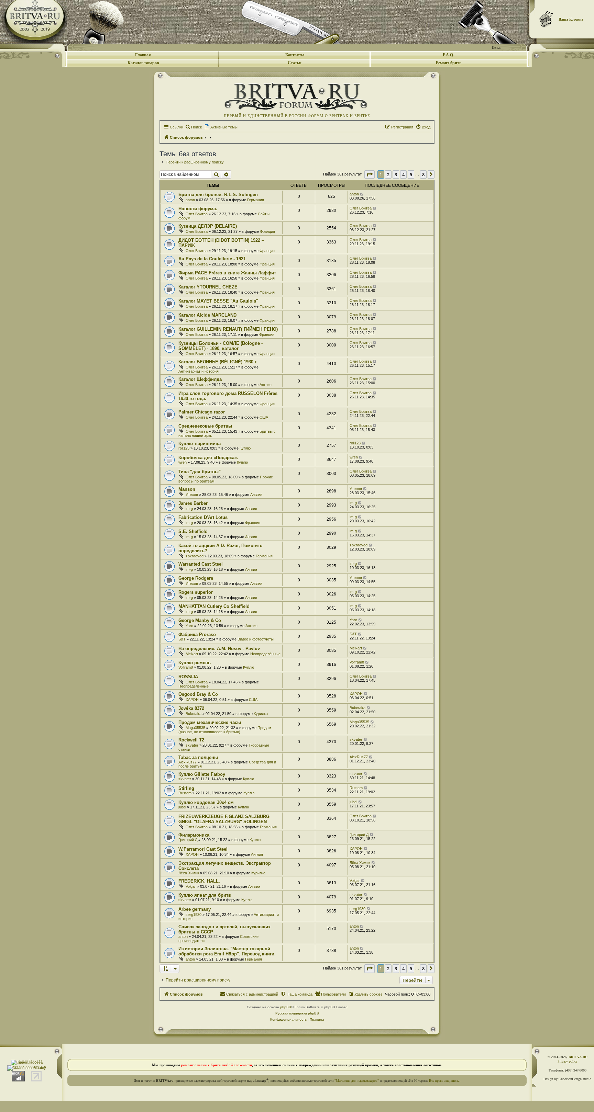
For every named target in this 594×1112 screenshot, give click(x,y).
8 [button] (423, 174)
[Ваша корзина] (546, 18)
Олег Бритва (197, 214)
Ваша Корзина (571, 19)
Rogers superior (195, 592)
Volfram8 (185, 667)
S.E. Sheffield (193, 531)
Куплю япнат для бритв (204, 895)
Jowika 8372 (191, 708)
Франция (267, 231)
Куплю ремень (194, 662)
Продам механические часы (209, 722)
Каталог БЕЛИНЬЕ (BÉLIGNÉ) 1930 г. (217, 361)
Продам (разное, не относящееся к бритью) (224, 730)
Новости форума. (197, 208)
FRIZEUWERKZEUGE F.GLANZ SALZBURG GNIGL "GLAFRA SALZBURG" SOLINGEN (224, 819)
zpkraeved (195, 556)
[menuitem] (193, 127)
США (264, 417)
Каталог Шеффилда (200, 379)
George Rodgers (195, 578)
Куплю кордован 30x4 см (206, 802)
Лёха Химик (188, 873)
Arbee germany (194, 909)
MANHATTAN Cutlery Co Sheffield (214, 606)
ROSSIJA (188, 676)
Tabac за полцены (198, 757)
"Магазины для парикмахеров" (356, 1080)
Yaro (189, 626)
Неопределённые (265, 654)
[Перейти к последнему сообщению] (362, 194)
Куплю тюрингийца (199, 443)
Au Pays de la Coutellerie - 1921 (212, 258)
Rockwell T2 (191, 739)
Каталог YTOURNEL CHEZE (208, 287)
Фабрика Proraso (197, 634)
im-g (189, 509)
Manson (186, 489)
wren (182, 462)
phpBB (285, 1007)
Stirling (186, 788)
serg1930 (193, 914)
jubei (182, 807)
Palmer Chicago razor (201, 412)
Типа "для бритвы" (199, 471)
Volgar (191, 886)
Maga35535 (195, 728)
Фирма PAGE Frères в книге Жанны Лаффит (227, 272)
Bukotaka (193, 714)
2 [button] (388, 174)
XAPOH (192, 699)
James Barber (193, 503)
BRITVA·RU (578, 1057)
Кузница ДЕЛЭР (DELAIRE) (207, 226)
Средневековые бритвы (205, 426)
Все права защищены (444, 1080)
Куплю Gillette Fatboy (201, 774)
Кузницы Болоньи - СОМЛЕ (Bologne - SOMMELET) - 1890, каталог (220, 346)
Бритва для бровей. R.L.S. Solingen (218, 194)
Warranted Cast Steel (200, 564)
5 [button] (411, 174)
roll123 (183, 448)
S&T (182, 639)
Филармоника (193, 835)
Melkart (192, 654)
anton (190, 200)
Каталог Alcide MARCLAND (207, 315)
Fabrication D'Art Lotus (203, 517)
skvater (192, 745)
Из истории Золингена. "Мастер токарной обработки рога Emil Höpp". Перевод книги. (227, 951)
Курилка (261, 714)
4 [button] (403, 174)
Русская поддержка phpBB (297, 1013)
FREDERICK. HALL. (199, 881)
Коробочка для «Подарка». (208, 457)
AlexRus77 (187, 762)
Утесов (192, 494)
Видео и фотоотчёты (256, 639)
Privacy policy (568, 1061)
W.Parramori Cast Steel (203, 849)
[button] (369, 174)
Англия (266, 385)
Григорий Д (187, 840)
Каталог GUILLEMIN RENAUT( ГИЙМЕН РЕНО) (228, 329)
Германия (255, 200)
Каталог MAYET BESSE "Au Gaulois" (218, 301)
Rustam (184, 793)
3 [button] (396, 174)
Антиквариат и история (198, 371)
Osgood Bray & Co (198, 694)
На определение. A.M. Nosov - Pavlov (219, 648)
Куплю (245, 448)
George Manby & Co (199, 620)
